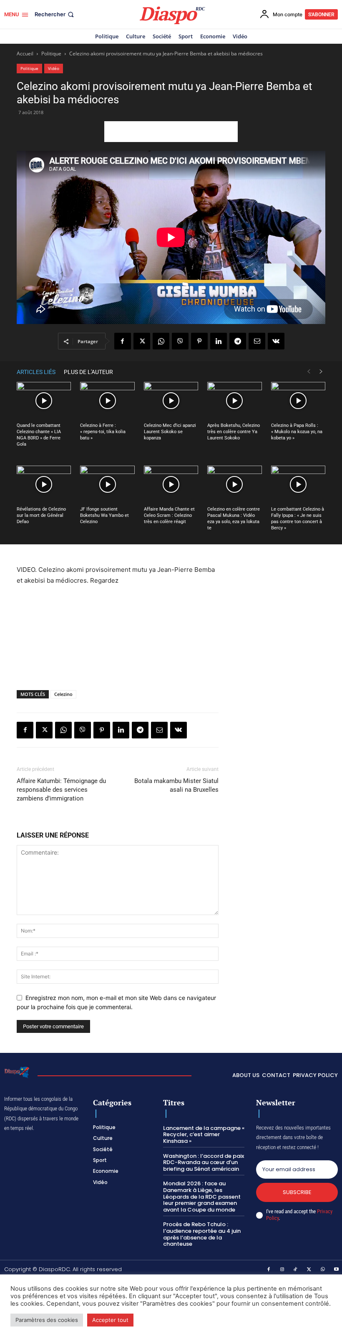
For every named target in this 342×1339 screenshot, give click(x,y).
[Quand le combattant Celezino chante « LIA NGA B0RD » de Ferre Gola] (44, 400)
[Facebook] (122, 341)
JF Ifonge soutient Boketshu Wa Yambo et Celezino (104, 515)
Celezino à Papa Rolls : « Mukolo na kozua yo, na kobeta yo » (296, 432)
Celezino (63, 694)
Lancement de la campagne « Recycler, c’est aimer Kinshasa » (203, 1134)
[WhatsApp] (161, 341)
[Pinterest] (199, 341)
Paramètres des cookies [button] (46, 1320)
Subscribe (297, 1192)
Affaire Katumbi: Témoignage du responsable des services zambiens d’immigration (61, 789)
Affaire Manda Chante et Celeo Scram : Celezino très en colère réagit (169, 515)
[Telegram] (237, 341)
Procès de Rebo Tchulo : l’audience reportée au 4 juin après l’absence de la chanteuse (202, 1234)
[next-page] (321, 372)
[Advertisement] (171, 131)
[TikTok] (296, 1270)
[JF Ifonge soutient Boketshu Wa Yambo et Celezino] (107, 484)
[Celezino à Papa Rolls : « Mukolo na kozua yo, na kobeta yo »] (298, 400)
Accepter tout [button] (110, 1320)
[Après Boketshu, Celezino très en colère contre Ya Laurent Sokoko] (234, 400)
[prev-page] (308, 372)
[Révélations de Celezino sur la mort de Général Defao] (44, 484)
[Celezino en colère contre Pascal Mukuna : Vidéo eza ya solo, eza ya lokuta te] (234, 484)
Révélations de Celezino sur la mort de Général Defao (41, 515)
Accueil (25, 53)
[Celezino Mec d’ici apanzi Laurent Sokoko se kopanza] (171, 400)
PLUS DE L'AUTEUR (88, 372)
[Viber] (180, 341)
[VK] (276, 341)
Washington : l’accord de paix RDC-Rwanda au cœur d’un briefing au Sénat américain (203, 1162)
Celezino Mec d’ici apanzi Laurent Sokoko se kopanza (170, 432)
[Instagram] (282, 1270)
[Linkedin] (218, 341)
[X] (141, 341)
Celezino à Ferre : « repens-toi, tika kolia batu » (103, 432)
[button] (55, 14)
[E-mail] (257, 341)
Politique (51, 53)
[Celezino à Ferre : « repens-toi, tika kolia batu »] (107, 400)
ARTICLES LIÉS (36, 372)
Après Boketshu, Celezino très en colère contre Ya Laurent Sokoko (233, 432)
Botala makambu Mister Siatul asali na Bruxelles (176, 785)
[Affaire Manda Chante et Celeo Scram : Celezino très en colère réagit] (171, 484)
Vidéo (53, 68)
